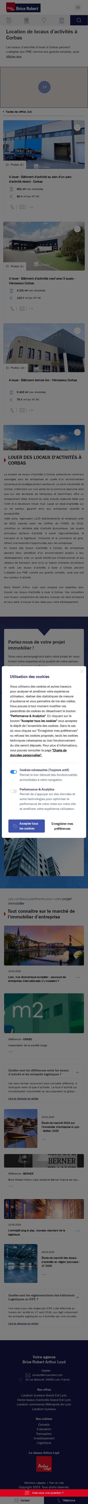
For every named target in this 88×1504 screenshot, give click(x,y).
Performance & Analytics (37, 789)
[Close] (81, 670)
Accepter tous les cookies (28, 826)
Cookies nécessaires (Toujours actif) (44, 770)
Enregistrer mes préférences (62, 826)
